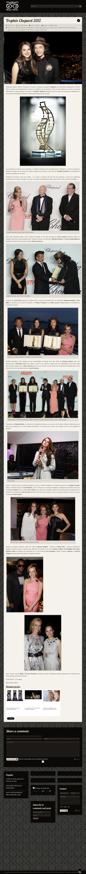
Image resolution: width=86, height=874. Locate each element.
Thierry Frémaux (30, 30)
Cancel (78, 759)
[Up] (80, 871)
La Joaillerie (51, 25)
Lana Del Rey (50, 27)
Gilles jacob (43, 27)
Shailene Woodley (12, 30)
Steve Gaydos (21, 30)
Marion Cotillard (58, 27)
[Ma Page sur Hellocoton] (41, 788)
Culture (45, 25)
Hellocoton (47, 791)
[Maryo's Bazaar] (16, 6)
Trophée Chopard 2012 (41, 30)
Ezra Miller (36, 27)
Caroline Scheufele (20, 27)
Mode (56, 25)
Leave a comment (35, 25)
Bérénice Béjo (11, 27)
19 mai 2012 (11, 25)
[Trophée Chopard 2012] (43, 83)
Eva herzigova (29, 27)
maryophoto (40, 791)
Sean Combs (66, 27)
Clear (78, 810)
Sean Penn (73, 27)
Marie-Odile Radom (22, 25)
